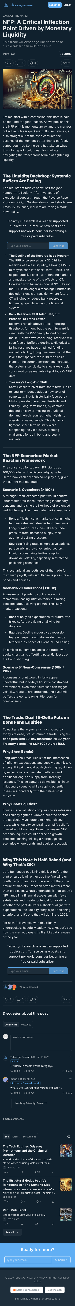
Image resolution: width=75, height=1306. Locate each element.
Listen (67, 53)
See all (10, 1232)
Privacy (43, 1277)
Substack (20, 1298)
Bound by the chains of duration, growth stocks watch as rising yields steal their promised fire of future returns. (27, 1161)
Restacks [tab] (26, 1024)
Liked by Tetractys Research (26, 1083)
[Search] (68, 1136)
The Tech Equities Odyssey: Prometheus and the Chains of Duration (25, 1151)
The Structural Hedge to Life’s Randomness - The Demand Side (26, 1182)
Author (15, 1061)
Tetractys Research (21, 1057)
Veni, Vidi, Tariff (14, 1210)
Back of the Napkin (16, 15)
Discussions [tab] (29, 1136)
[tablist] (18, 1024)
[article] (37, 1159)
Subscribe (54, 4)
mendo (14, 1079)
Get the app (55, 1289)
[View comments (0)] (21, 1172)
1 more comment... (13, 1119)
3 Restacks (34, 987)
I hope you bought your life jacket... (24, 1214)
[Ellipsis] (70, 1057)
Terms (52, 1277)
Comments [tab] (11, 1024)
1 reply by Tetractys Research (30, 1103)
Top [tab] (7, 1136)
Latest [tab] (16, 1136)
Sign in (68, 4)
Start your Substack (28, 1289)
